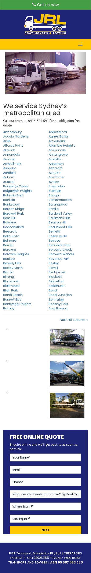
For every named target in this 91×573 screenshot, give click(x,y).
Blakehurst (57, 285)
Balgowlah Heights (17, 190)
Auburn (8, 177)
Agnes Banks (59, 136)
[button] (11, 73)
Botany (8, 308)
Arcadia (9, 159)
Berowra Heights (16, 254)
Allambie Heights (62, 145)
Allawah (9, 150)
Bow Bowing (58, 308)
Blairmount (11, 285)
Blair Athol (56, 281)
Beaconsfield (13, 227)
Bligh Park (10, 290)
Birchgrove (57, 272)
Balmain (55, 190)
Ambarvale (57, 150)
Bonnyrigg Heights (17, 304)
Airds (7, 141)
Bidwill (53, 267)
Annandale (11, 154)
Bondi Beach (13, 295)
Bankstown (11, 204)
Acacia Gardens (15, 136)
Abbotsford (58, 132)
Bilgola (8, 272)
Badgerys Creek (15, 186)
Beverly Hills (12, 263)
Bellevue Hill (58, 236)
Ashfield (9, 172)
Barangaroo (58, 204)
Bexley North (13, 267)
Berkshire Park (59, 245)
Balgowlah (57, 186)
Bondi (53, 290)
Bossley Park (58, 304)
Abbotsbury (12, 132)
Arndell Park (12, 163)
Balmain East (13, 195)
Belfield (54, 231)
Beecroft (10, 231)
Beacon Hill (57, 222)
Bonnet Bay (12, 299)
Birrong (8, 276)
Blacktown (11, 281)
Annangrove (58, 154)
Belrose (54, 240)
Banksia (9, 199)
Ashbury (9, 168)
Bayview (9, 222)
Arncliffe (55, 159)
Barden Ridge (13, 209)
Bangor (54, 195)
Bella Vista (11, 236)
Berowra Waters (61, 254)
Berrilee (9, 258)
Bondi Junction (60, 295)
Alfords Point (13, 145)
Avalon (54, 182)
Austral (8, 182)
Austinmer (57, 177)
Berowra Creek (60, 249)
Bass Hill (9, 218)
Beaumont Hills (60, 227)
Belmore (9, 240)
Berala (8, 245)
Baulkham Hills (59, 218)
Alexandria (57, 141)
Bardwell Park (13, 213)
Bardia (54, 209)
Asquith (55, 172)
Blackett (55, 276)
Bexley (54, 263)
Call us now (47, 4)
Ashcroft (55, 168)
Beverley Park (59, 258)
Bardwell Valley (60, 213)
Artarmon (56, 163)
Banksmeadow (60, 199)
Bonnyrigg (56, 299)
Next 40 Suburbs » (74, 319)
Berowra (9, 249)
